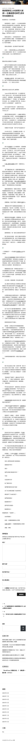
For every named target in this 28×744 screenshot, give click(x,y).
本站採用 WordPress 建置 (8, 740)
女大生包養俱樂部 (10, 257)
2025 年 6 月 (5, 718)
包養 (6, 40)
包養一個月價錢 (12, 310)
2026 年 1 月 (5, 715)
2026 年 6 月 (5, 699)
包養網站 (7, 389)
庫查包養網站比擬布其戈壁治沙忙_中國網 (13, 655)
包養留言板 (10, 316)
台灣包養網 (20, 301)
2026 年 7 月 (5, 696)
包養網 (10, 146)
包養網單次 (23, 406)
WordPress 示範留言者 (10, 670)
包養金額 (6, 305)
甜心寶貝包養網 (10, 164)
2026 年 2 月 (5, 712)
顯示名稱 (5, 564)
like (3, 732)
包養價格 (21, 116)
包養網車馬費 (8, 400)
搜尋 (3, 624)
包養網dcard (19, 251)
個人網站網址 (5, 580)
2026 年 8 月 (5, 693)
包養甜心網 (9, 78)
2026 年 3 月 (5, 709)
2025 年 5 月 (5, 721)
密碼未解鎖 (7, 2)
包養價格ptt (19, 351)
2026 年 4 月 (5, 706)
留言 (3, 542)
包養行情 (20, 286)
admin (12, 8)
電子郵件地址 (6, 572)
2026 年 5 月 (5, 702)
